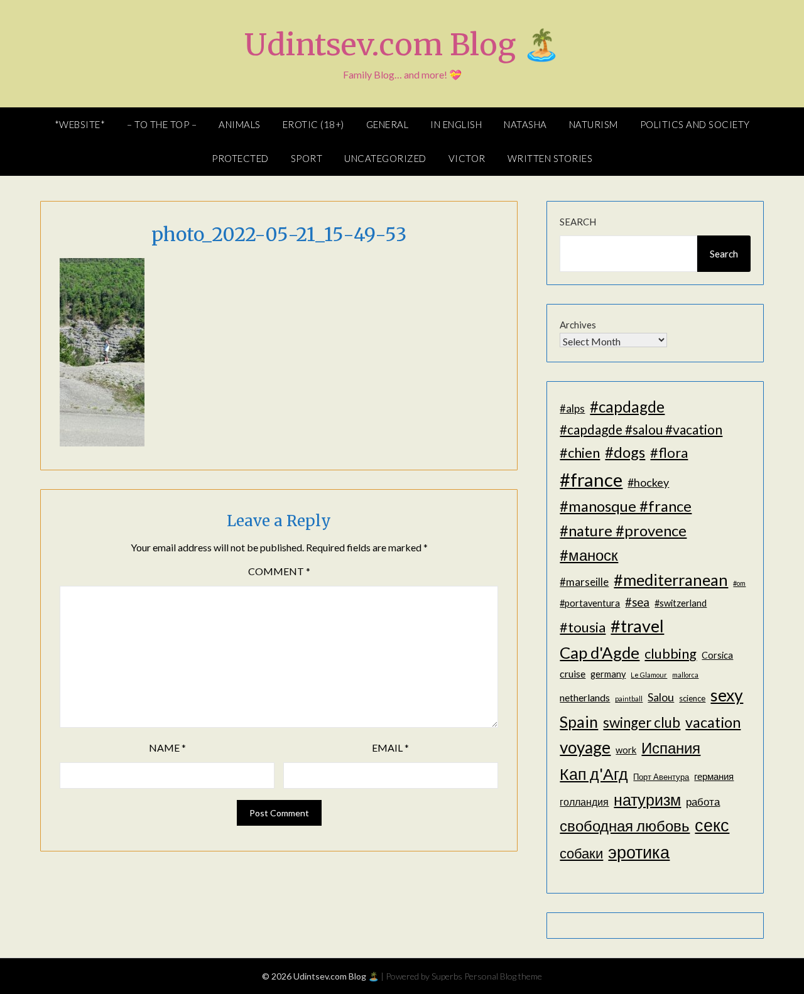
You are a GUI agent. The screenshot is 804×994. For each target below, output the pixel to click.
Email (390, 748)
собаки (581, 853)
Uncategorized (385, 158)
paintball (629, 698)
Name (167, 748)
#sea (637, 602)
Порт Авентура (661, 777)
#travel (637, 625)
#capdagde (627, 406)
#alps (572, 408)
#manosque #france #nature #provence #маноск (626, 530)
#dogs (625, 452)
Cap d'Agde (599, 652)
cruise (572, 673)
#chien (580, 452)
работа (703, 801)
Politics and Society (695, 124)
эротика (639, 852)
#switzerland (681, 603)
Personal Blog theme (503, 976)
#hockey (648, 482)
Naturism (593, 124)
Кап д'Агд (594, 773)
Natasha (525, 124)
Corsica (717, 655)
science (692, 698)
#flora (669, 452)
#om (739, 583)
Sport (307, 158)
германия (714, 776)
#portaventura (590, 603)
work (626, 750)
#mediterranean (671, 579)
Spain (579, 722)
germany (608, 674)
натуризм (647, 799)
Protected (240, 158)
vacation (713, 722)
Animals (240, 124)
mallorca (685, 675)
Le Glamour (649, 675)
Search (578, 221)
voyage (585, 747)
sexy (726, 695)
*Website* (80, 124)
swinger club (641, 722)
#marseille (584, 581)
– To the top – (162, 124)
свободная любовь (625, 825)
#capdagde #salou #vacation (641, 429)
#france (591, 479)
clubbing (670, 653)
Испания (670, 747)
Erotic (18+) (313, 124)
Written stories (550, 158)
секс (712, 825)
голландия (584, 802)
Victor (467, 158)
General (387, 124)
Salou (661, 697)
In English (456, 124)
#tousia (583, 627)
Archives (578, 324)
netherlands (585, 697)
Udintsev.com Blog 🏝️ (402, 44)
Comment (279, 571)
